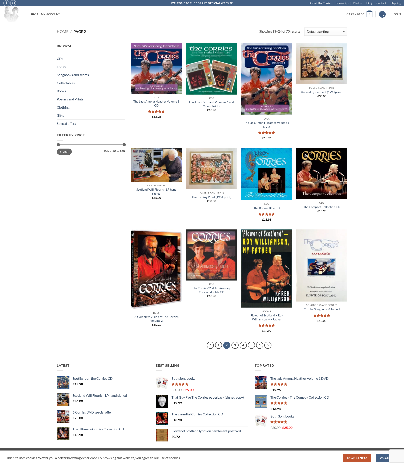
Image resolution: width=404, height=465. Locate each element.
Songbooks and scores (73, 75)
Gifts (60, 115)
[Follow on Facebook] (6, 3)
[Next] (267, 345)
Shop (34, 14)
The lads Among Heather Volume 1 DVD (266, 124)
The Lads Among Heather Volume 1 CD (156, 103)
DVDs (61, 67)
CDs (60, 59)
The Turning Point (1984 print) (211, 197)
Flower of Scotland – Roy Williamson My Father (266, 317)
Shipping (396, 3)
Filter (64, 151)
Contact (381, 3)
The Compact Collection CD (321, 207)
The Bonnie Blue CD (267, 208)
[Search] (382, 14)
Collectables (66, 83)
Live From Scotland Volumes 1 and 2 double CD (211, 104)
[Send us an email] (13, 3)
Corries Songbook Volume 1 (322, 309)
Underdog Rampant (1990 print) (322, 92)
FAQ (369, 3)
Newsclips (342, 3)
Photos (357, 3)
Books (61, 91)
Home (62, 31)
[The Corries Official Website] (13, 14)
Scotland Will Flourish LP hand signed (156, 191)
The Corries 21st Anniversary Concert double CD (211, 290)
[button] (359, 14)
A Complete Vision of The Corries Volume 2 (156, 319)
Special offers (66, 123)
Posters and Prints (70, 99)
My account (50, 14)
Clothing (63, 107)
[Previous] (210, 345)
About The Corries (321, 3)
